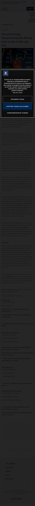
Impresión (20, 92)
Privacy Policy (15, 92)
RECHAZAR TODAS (17, 99)
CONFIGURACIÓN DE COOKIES (17, 113)
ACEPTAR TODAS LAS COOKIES (17, 106)
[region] (17, 94)
